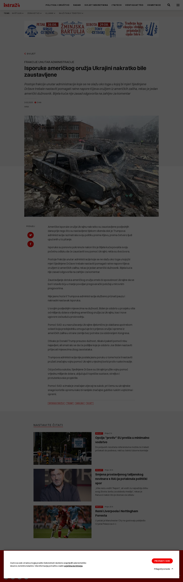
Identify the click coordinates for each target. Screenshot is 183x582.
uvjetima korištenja (73, 566)
